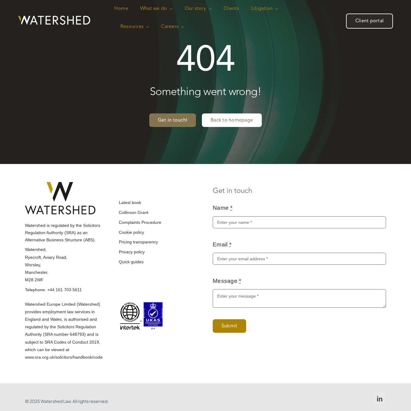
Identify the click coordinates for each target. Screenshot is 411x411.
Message (227, 281)
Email (222, 244)
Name (223, 208)
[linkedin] (379, 398)
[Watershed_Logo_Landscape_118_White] (54, 18)
